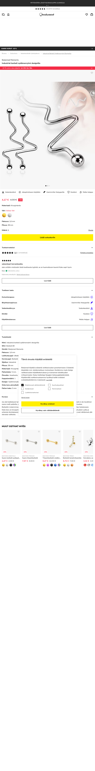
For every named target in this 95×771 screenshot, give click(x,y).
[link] (4, 215)
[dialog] (47, 385)
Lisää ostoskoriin (47, 237)
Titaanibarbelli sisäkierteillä (52, 458)
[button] (46, 5)
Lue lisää (47, 281)
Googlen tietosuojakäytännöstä (57, 375)
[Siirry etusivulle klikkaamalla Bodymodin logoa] (47, 14)
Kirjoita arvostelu (86, 253)
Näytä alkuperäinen (23, 274)
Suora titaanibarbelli (30, 458)
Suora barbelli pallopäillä (11, 458)
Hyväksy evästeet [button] (47, 404)
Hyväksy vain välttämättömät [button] (47, 410)
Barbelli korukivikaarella (72, 458)
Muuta (90, 230)
